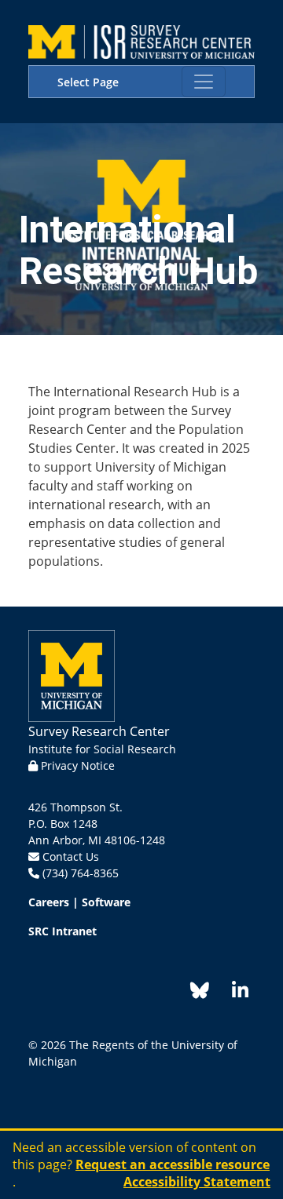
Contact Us (70, 856)
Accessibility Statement (196, 1181)
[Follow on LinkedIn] (231, 993)
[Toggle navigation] (204, 81)
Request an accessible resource (172, 1164)
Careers (48, 902)
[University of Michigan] (71, 674)
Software (106, 902)
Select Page (88, 82)
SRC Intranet (62, 931)
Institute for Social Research (102, 749)
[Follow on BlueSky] (199, 993)
